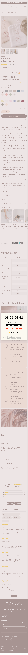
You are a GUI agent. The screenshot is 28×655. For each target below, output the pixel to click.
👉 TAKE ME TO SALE (14, 332)
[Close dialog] (25, 314)
